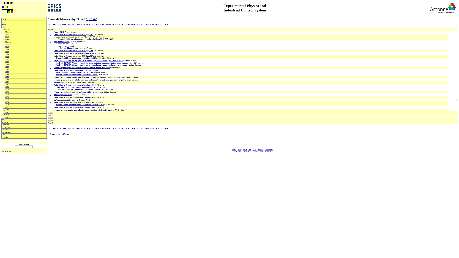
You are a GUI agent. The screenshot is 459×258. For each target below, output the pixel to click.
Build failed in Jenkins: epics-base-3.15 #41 (71, 70)
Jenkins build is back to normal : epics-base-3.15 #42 (77, 75)
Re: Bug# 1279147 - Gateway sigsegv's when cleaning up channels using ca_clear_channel (92, 63)
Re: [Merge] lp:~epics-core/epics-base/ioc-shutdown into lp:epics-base (82, 68)
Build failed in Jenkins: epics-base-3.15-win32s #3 (74, 107)
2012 (7, 82)
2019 (7, 64)
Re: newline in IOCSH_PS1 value (67, 82)
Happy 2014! (59, 32)
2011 (7, 85)
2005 (7, 100)
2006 (7, 97)
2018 (7, 67)
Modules (5, 122)
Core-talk (7, 39)
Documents (6, 132)
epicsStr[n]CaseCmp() (63, 95)
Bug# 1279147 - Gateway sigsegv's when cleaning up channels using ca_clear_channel (88, 61)
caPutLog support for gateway (66, 100)
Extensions (6, 125)
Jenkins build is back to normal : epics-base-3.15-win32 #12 (80, 105)
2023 (7, 54)
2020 (7, 62)
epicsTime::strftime (61, 42)
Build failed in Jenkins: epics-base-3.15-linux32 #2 (74, 56)
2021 (7, 59)
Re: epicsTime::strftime (69, 48)
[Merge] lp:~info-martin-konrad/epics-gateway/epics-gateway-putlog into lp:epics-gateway (90, 77)
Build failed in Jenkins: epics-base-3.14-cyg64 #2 (73, 51)
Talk (3, 27)
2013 (7, 80)
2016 (7, 72)
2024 (7, 52)
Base (3, 120)
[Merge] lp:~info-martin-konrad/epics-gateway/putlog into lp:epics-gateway (84, 110)
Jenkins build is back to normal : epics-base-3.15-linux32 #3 (80, 58)
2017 (7, 69)
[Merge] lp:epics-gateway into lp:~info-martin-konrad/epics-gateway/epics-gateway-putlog (90, 80)
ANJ (2, 151)
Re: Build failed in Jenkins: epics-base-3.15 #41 (75, 72)
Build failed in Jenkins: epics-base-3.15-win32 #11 (74, 103)
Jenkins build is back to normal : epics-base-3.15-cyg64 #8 (81, 39)
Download (5, 130)
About (4, 24)
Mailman (8, 32)
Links (3, 135)
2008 (7, 92)
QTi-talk (6, 110)
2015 (7, 74)
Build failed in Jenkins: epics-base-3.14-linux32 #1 (74, 53)
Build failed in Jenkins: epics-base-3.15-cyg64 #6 (73, 35)
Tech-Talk (7, 29)
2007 (7, 95)
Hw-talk (6, 115)
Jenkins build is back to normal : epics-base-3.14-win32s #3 (81, 89)
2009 (7, 90)
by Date (91, 19)
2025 (7, 49)
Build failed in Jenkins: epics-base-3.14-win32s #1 (74, 85)
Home (4, 19)
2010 (7, 87)
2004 (7, 102)
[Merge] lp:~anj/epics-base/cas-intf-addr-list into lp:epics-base (78, 92)
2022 (7, 57)
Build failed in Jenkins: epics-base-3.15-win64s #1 (74, 97)
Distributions (6, 127)
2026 (7, 37)
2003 (7, 105)
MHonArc (65, 134)
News (4, 22)
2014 (7, 77)
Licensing (5, 137)
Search (7, 34)
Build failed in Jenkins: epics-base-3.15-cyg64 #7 (75, 37)
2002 (7, 107)
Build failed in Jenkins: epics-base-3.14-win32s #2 (76, 87)
